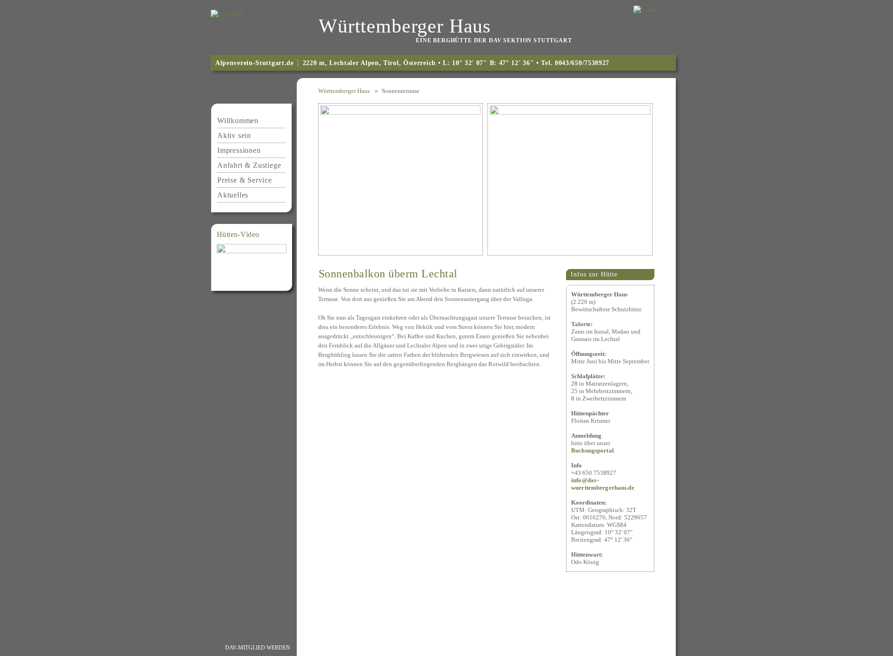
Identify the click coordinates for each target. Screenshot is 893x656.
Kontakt (423, 647)
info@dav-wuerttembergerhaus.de (602, 484)
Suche (639, 647)
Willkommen (238, 121)
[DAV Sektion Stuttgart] (228, 13)
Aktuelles (232, 195)
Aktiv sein (234, 135)
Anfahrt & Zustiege (249, 165)
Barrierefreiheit (589, 647)
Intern (537, 647)
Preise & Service (244, 180)
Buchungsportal (592, 450)
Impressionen (239, 150)
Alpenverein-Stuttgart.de (254, 62)
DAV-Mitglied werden (257, 647)
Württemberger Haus (344, 90)
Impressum (322, 647)
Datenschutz (374, 647)
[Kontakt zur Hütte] (647, 9)
